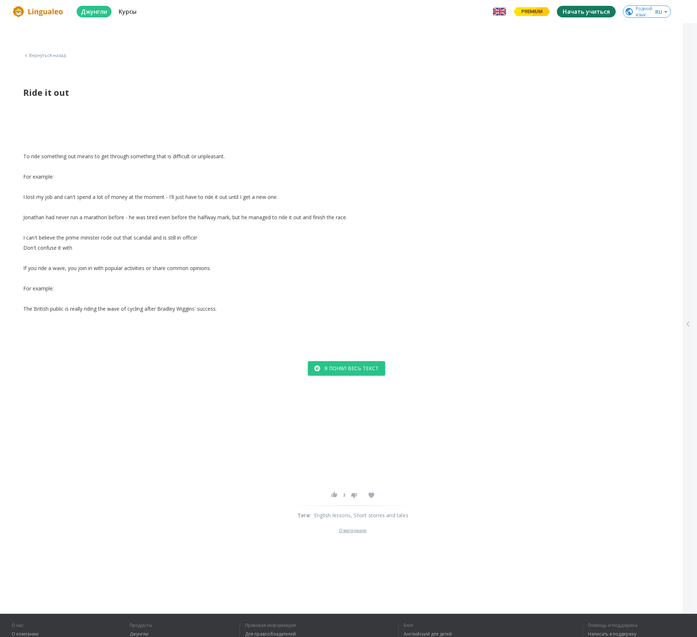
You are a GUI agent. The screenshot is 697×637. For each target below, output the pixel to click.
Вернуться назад (47, 55)
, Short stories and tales (379, 515)
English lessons (332, 515)
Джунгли (139, 634)
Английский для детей (428, 634)
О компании (25, 634)
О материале (353, 530)
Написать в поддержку (612, 634)
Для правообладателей (270, 634)
